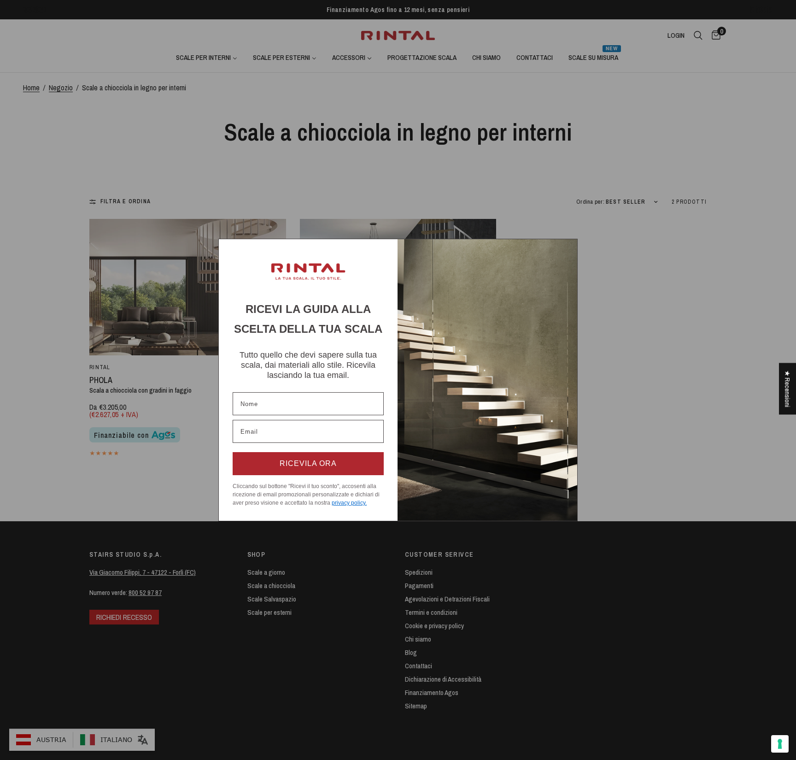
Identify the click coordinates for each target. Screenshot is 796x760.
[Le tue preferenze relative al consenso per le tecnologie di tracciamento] (780, 744)
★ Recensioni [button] (787, 388)
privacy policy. (349, 503)
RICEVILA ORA (308, 463)
